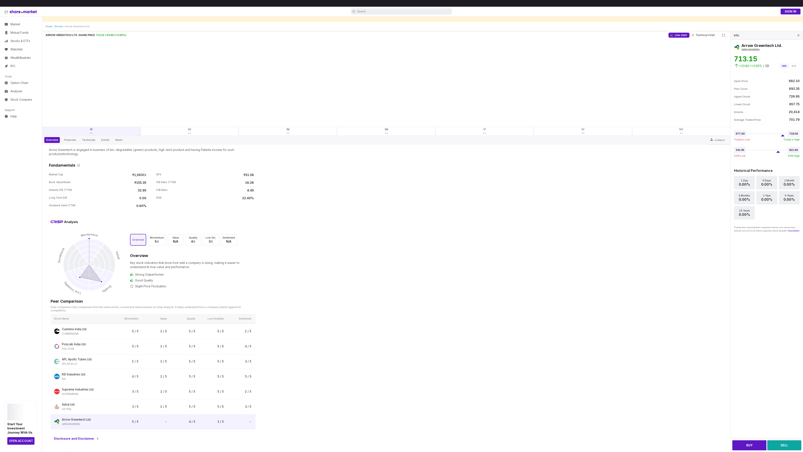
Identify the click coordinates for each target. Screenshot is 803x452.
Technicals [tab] (88, 139)
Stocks (59, 26)
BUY (749, 445)
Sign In (790, 11)
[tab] (138, 240)
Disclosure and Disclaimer (74, 438)
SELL (784, 445)
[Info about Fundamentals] (77, 165)
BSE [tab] (794, 65)
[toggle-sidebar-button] (6, 12)
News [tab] (119, 139)
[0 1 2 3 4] (89, 264)
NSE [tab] (784, 65)
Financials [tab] (70, 139)
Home (49, 26)
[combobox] (404, 11)
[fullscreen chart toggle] (723, 35)
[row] (153, 331)
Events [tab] (105, 139)
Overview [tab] (52, 139)
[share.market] (23, 11)
